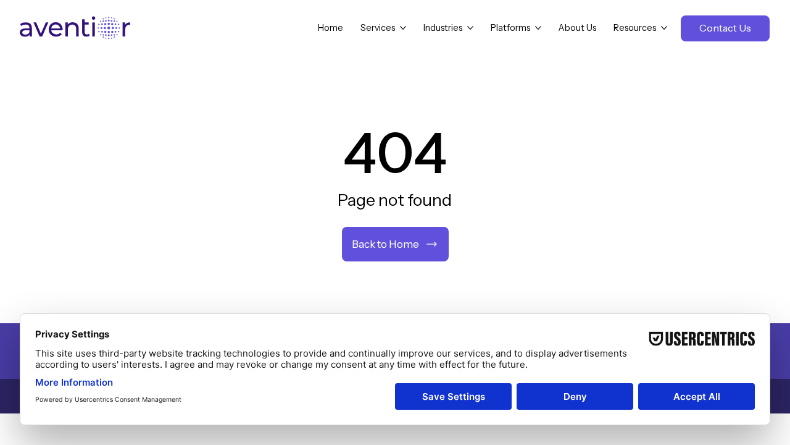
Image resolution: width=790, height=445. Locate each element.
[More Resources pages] (664, 28)
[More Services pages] (403, 28)
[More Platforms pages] (538, 28)
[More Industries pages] (470, 28)
